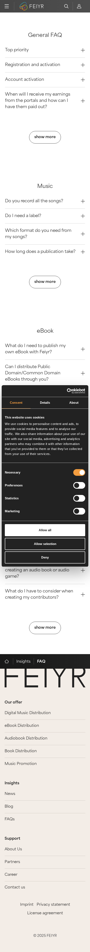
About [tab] (73, 402)
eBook (45, 331)
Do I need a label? (23, 216)
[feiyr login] (79, 6)
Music (45, 186)
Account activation (24, 80)
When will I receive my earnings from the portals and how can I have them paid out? (37, 100)
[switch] (79, 485)
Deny (45, 557)
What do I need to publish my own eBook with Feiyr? (35, 349)
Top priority (17, 50)
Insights (23, 662)
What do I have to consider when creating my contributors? (39, 594)
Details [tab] (45, 402)
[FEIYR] (9, 661)
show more (45, 137)
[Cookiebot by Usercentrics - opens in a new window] (67, 391)
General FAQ (45, 35)
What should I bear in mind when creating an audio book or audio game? (39, 570)
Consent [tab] (16, 402)
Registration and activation (32, 65)
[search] (66, 6)
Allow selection (45, 544)
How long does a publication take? (40, 252)
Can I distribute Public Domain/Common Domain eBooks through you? (32, 373)
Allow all (45, 530)
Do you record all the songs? (34, 201)
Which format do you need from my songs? (38, 234)
